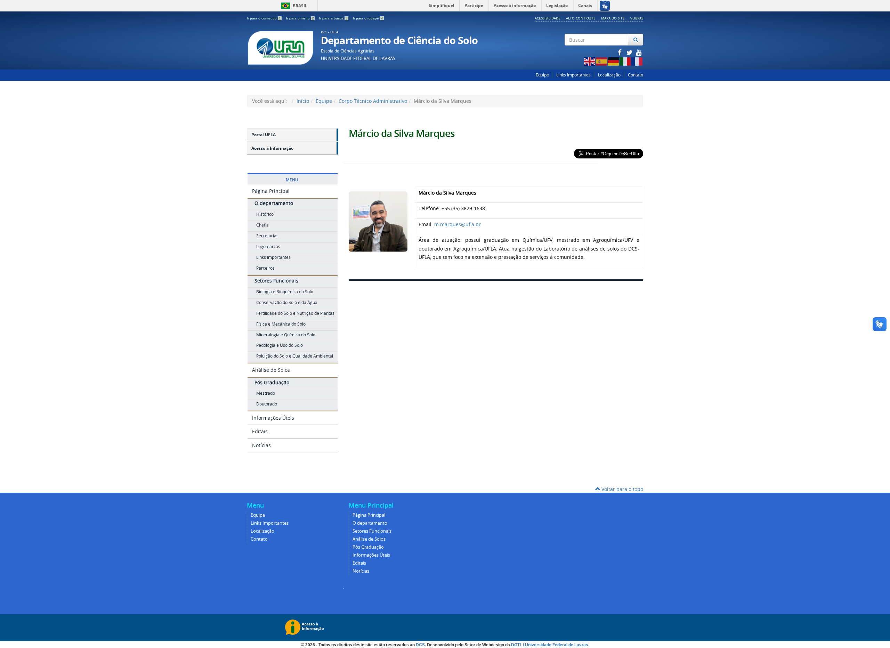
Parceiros (265, 268)
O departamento (273, 203)
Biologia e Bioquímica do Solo (284, 292)
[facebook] (620, 52)
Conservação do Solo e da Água (286, 302)
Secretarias (267, 236)
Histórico (265, 214)
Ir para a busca (333, 18)
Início (303, 101)
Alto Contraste (581, 18)
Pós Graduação (271, 382)
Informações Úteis (273, 418)
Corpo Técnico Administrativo (373, 101)
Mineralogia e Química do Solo (285, 335)
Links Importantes (573, 75)
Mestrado (265, 393)
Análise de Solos (271, 370)
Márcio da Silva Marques (402, 133)
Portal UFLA (263, 135)
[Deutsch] (614, 61)
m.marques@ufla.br (457, 224)
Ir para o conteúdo (264, 18)
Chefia (262, 225)
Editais (260, 431)
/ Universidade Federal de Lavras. (555, 644)
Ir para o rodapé (368, 18)
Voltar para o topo (621, 489)
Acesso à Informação (272, 148)
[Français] (637, 61)
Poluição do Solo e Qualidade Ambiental (294, 356)
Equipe (542, 75)
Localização (609, 75)
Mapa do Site (613, 18)
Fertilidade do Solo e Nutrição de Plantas (295, 313)
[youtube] (639, 52)
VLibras (636, 18)
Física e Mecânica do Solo (281, 324)
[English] (590, 61)
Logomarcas (268, 246)
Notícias (261, 445)
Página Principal (271, 191)
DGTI (516, 644)
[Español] (602, 61)
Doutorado (266, 404)
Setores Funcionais (276, 280)
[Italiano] (625, 61)
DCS (420, 644)
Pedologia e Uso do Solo (279, 345)
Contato (635, 75)
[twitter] (630, 52)
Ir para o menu (300, 18)
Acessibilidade (547, 18)
